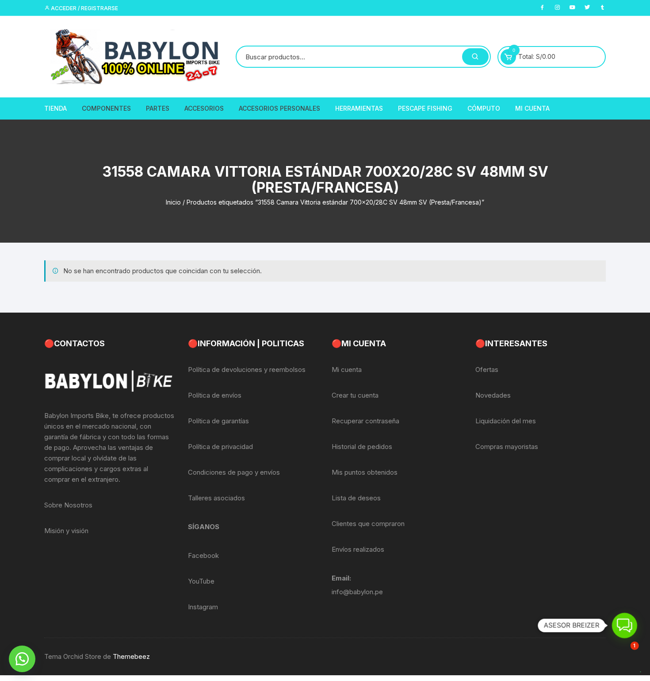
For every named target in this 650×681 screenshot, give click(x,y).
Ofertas (486, 369)
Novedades (493, 395)
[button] (22, 659)
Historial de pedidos (362, 446)
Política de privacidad (220, 446)
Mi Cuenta (532, 108)
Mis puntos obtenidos (365, 472)
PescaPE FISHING (425, 108)
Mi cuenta (347, 369)
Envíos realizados (358, 549)
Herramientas (359, 108)
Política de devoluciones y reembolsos (247, 369)
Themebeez (131, 656)
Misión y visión (66, 530)
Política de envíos (214, 395)
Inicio (173, 202)
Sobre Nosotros (68, 505)
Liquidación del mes (505, 421)
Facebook (203, 555)
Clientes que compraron (368, 523)
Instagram (203, 607)
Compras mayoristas (506, 446)
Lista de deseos (356, 498)
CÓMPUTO (483, 108)
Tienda (55, 108)
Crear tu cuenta (355, 395)
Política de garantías (218, 421)
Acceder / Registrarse (84, 8)
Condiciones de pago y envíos (234, 472)
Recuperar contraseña (365, 421)
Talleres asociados (216, 498)
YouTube (201, 581)
